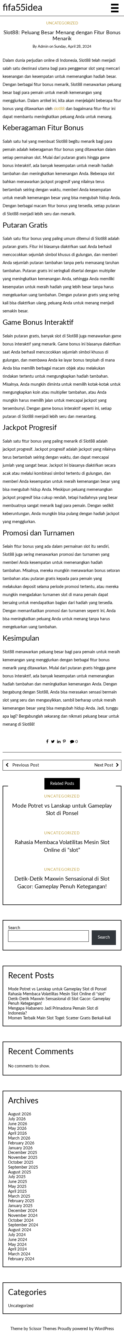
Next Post (103, 765)
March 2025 (19, 1196)
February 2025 (21, 1201)
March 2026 (19, 1138)
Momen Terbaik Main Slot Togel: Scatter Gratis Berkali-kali (59, 1018)
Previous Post (25, 765)
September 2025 (23, 1167)
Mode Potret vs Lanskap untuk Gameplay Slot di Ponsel (57, 989)
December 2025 (22, 1153)
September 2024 (23, 1225)
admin (43, 47)
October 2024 (20, 1221)
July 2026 (17, 1119)
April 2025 (17, 1192)
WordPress (104, 1329)
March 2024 (19, 1254)
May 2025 (17, 1187)
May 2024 (17, 1245)
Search (14, 928)
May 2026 (17, 1129)
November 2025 (22, 1158)
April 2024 (17, 1249)
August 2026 (19, 1114)
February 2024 (21, 1259)
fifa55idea (22, 7)
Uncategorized (62, 23)
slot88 (59, 109)
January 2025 (20, 1206)
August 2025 (19, 1172)
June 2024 (17, 1240)
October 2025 (20, 1163)
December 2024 (22, 1211)
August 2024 (19, 1230)
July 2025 (17, 1177)
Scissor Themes (43, 1329)
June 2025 (17, 1182)
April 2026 (17, 1133)
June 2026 (17, 1124)
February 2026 (21, 1143)
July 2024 (17, 1235)
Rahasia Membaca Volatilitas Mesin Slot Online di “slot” (57, 994)
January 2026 (20, 1148)
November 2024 (22, 1216)
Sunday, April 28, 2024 (72, 47)
